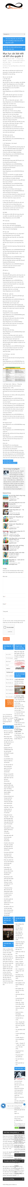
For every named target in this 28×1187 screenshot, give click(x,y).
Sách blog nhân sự (8, 460)
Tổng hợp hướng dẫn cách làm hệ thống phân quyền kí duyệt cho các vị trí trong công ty (8, 891)
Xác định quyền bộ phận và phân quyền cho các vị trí (8, 900)
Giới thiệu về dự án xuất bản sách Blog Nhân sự (18, 683)
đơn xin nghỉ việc (9, 963)
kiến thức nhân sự (9, 975)
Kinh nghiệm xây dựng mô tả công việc (20, 990)
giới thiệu (23, 1149)
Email (4, 604)
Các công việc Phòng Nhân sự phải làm (19, 933)
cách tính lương (6, 981)
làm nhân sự (8, 950)
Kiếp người (18, 980)
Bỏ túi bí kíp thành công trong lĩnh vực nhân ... (17, 496)
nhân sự (5, 949)
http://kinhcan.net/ (12, 1170)
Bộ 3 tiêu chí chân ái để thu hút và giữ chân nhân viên (13, 48)
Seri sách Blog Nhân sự (14, 65)
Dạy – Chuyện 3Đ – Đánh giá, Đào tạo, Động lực (20, 957)
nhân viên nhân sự (7, 959)
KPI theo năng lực (7, 428)
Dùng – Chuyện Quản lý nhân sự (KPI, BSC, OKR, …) (20, 963)
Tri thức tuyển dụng (20, 1033)
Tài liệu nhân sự (19, 1018)
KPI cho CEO (6, 89)
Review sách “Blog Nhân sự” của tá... (16, 517)
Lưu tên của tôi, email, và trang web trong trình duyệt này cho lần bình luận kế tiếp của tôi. (14, 621)
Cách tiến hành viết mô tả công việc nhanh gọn (8, 837)
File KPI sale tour (7, 169)
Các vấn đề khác (20, 937)
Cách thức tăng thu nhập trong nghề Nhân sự (20, 943)
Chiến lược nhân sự (20, 951)
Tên (4, 596)
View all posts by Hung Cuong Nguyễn (13, 488)
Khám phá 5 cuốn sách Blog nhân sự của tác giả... (16, 546)
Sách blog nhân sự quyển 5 (10, 462)
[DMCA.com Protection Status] (19, 1128)
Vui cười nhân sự (20, 1058)
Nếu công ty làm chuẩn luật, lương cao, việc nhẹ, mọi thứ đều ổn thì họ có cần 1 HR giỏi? (9, 740)
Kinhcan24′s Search (11, 1175)
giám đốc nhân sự (7, 979)
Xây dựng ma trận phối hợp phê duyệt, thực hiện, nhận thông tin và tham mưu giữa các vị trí (9, 880)
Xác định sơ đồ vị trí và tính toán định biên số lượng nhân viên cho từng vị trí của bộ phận (8, 910)
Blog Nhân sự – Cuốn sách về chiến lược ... (16, 560)
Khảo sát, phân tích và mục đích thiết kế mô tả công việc (9, 861)
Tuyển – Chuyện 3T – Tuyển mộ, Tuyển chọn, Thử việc (20, 1045)
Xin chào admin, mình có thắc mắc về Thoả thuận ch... (20, 1161)
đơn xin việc (6, 965)
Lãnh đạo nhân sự (20, 994)
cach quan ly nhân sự (8, 958)
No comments (7, 64)
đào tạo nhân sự (8, 956)
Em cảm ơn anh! (18, 1173)
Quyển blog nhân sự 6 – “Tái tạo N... (16, 510)
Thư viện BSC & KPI (17, 62)
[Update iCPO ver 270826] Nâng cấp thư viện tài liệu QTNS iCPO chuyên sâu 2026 (8, 751)
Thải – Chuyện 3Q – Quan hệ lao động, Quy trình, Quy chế (20, 1023)
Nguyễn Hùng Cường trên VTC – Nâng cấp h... (17, 531)
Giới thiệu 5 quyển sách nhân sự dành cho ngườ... (16, 553)
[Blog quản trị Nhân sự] (14, 5)
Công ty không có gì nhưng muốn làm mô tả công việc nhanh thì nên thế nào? (9, 800)
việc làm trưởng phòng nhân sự (7, 974)
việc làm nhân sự (7, 977)
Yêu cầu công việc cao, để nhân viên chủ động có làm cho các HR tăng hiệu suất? (14, 40)
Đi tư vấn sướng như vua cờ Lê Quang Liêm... (17, 503)
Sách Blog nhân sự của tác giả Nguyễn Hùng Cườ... (17, 539)
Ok (15, 1167)
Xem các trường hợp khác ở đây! (7, 721)
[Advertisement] (14, 20)
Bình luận (5, 576)
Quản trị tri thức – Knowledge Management (20, 1014)
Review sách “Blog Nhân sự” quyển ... (16, 524)
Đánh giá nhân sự (20, 1062)
